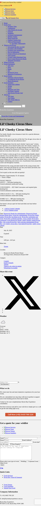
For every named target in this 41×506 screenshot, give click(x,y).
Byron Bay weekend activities (13, 218)
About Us (7, 94)
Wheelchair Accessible (10, 268)
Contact (10, 101)
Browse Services (10, 9)
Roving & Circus (13, 72)
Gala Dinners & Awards (15, 30)
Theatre (6, 264)
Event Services (8, 475)
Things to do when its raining (12, 266)
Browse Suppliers (10, 14)
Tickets (6, 246)
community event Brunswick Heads (11, 220)
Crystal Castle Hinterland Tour (17, 57)
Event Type (7, 25)
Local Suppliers (8, 486)
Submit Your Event (9, 488)
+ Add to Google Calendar (12, 208)
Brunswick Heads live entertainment (14, 213)
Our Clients (11, 98)
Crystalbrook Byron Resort (16, 79)
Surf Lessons (11, 55)
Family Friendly (8, 263)
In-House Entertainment (15, 35)
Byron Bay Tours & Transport (13, 477)
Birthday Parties (12, 37)
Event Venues (8, 76)
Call (8, 18)
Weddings (11, 33)
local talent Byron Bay (25, 224)
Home (6, 23)
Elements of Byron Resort (15, 77)
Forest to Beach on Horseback (17, 54)
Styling (10, 86)
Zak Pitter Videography (18, 43)
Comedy (6, 261)
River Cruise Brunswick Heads (17, 59)
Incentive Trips (12, 26)
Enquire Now (15, 18)
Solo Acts (10, 65)
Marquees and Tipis (13, 89)
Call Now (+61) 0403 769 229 (20, 415)
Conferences (11, 28)
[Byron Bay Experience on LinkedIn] (2, 468)
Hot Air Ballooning (13, 52)
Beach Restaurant (13, 81)
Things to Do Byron (10, 45)
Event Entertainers (9, 64)
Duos (9, 67)
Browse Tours (9, 11)
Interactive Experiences (15, 74)
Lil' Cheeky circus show (10, 224)
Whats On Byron (9, 62)
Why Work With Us (14, 100)
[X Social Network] (22, 309)
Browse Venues (10, 13)
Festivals (10, 31)
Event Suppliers (8, 83)
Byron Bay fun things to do (13, 217)
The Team (11, 96)
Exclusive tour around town (16, 50)
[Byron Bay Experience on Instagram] (0, 468)
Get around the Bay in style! (16, 47)
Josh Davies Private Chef (15, 93)
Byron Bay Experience (7, 110)
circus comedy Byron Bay (31, 218)
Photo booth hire (13, 38)
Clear (3, 18)
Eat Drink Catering (13, 91)
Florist (9, 88)
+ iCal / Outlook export (11, 210)
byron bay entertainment (20, 215)
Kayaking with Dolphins (15, 48)
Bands (9, 69)
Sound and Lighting (14, 84)
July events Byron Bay (10, 222)
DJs (9, 71)
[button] (5, 104)
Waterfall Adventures (14, 60)
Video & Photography (14, 42)
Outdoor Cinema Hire (14, 40)
